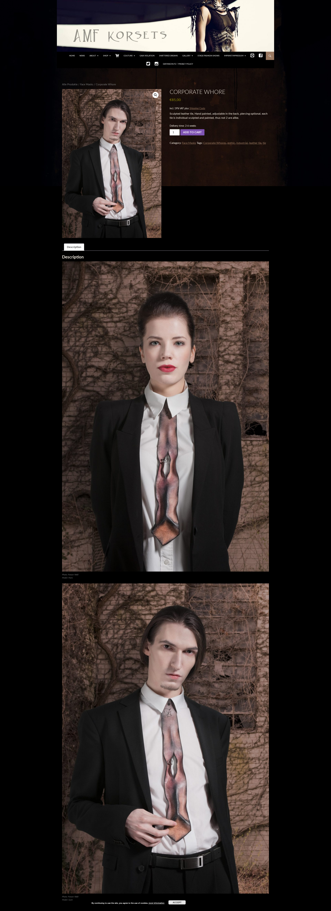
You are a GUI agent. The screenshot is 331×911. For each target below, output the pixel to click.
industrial (242, 143)
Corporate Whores (214, 143)
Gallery (186, 56)
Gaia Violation (147, 56)
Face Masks (86, 84)
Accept (177, 902)
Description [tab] (74, 247)
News (82, 56)
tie (264, 143)
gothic (231, 143)
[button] (155, 95)
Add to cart (192, 132)
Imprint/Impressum (233, 56)
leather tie (255, 143)
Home (72, 56)
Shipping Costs (197, 108)
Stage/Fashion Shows (208, 56)
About (92, 56)
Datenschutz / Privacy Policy (178, 64)
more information (156, 903)
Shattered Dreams (168, 56)
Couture (128, 56)
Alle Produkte (70, 84)
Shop (105, 56)
